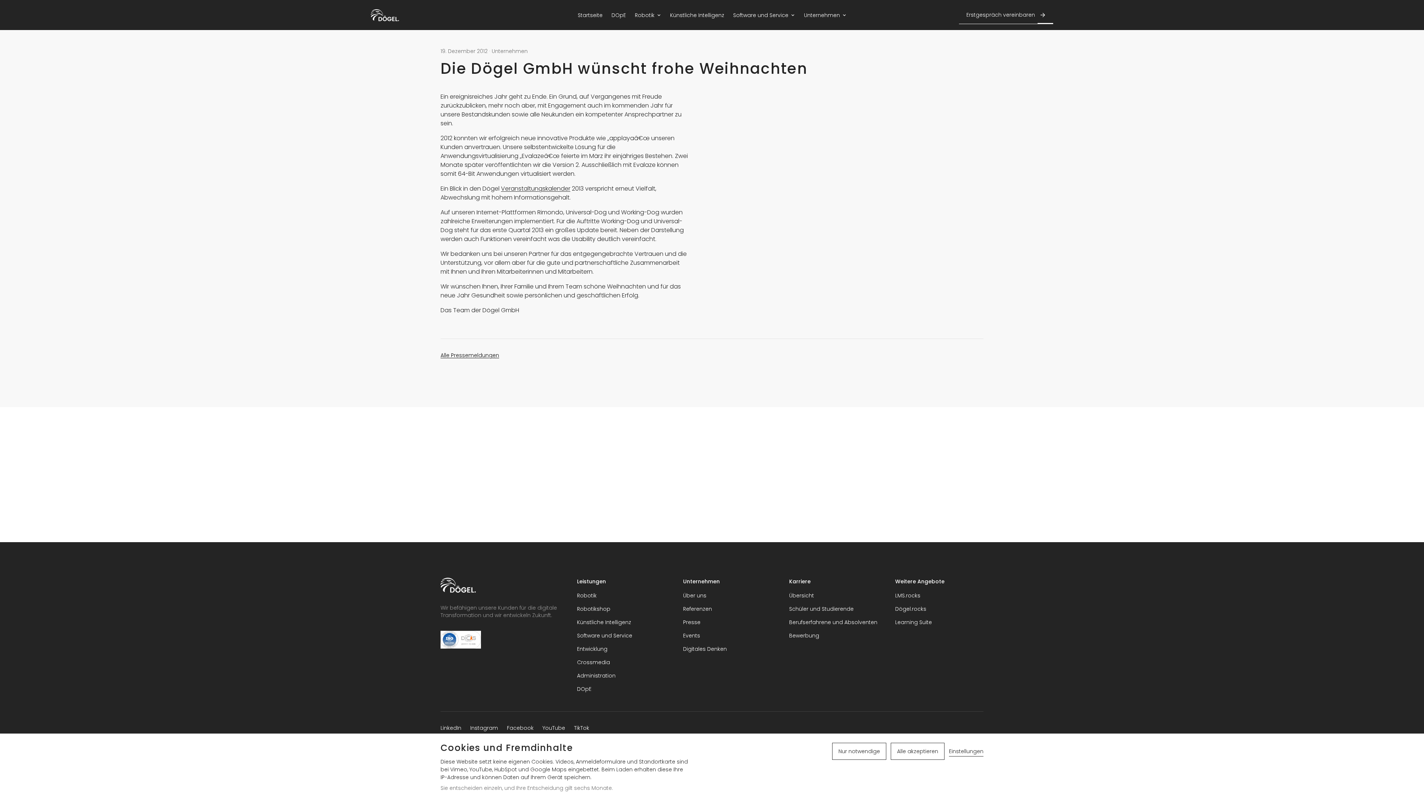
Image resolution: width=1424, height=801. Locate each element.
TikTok (581, 728)
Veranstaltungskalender (535, 188)
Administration (596, 675)
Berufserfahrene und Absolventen (833, 622)
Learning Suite (913, 622)
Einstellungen (966, 751)
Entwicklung (592, 649)
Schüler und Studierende (821, 609)
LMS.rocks (907, 595)
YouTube (554, 728)
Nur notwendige (859, 751)
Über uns (694, 595)
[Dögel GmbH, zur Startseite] (385, 15)
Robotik (645, 15)
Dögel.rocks (910, 609)
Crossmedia (593, 662)
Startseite (590, 15)
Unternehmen (822, 15)
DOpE (619, 15)
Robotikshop (593, 609)
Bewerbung (804, 635)
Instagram (484, 728)
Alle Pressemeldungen (470, 355)
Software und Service (760, 15)
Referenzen (697, 609)
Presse (692, 622)
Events (691, 635)
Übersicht (801, 595)
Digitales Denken (705, 649)
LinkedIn (451, 728)
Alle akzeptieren (917, 751)
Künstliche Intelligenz (697, 15)
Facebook (520, 728)
